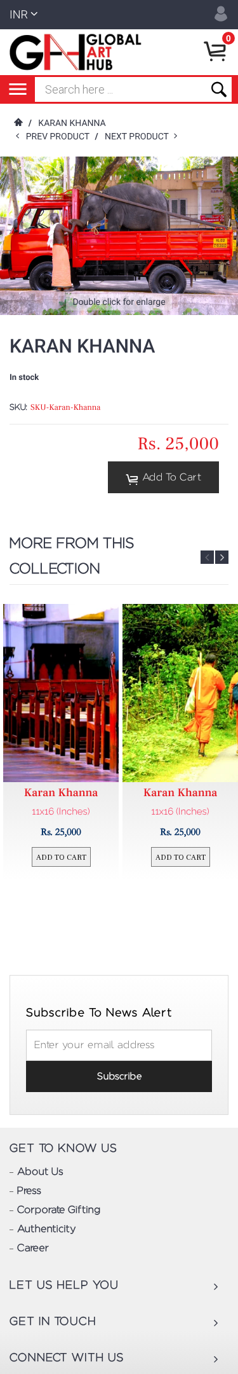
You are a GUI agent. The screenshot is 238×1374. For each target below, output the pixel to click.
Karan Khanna (71, 123)
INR (19, 15)
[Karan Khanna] (61, 693)
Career (33, 1249)
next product (139, 137)
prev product (60, 137)
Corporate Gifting (58, 1210)
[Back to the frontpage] (18, 123)
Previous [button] (207, 557)
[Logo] (78, 52)
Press (29, 1191)
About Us (40, 1172)
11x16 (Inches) (60, 811)
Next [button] (221, 557)
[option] (61, 742)
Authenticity (46, 1229)
